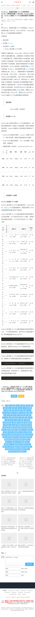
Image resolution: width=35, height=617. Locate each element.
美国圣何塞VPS (18, 444)
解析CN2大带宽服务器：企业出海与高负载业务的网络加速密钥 (9, 510)
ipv (11, 415)
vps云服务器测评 (7, 422)
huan (5, 415)
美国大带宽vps (27, 444)
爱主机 (19, 594)
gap (24, 410)
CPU (3, 152)
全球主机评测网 (13, 594)
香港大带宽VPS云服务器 (14, 451)
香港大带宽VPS (25, 449)
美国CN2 (13, 71)
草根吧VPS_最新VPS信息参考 (17, 2)
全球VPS (21, 19)
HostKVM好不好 (6, 412)
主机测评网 (23, 590)
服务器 (10, 437)
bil (3, 408)
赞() (15, 396)
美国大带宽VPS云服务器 (8, 446)
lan (24, 415)
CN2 (8, 43)
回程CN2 (4, 429)
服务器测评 (15, 439)
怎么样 (25, 432)
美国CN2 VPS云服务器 (18, 441)
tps (8, 420)
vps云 (15, 420)
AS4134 (18, 405)
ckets (10, 408)
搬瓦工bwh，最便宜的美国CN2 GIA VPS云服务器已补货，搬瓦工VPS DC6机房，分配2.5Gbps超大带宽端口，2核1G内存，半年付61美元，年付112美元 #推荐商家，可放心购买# (26, 463)
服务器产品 (15, 437)
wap (10, 425)
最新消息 (5, 437)
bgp (32, 405)
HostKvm (29, 410)
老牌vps (30, 446)
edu (16, 410)
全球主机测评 (27, 592)
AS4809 (23, 405)
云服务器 (10, 427)
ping (16, 417)
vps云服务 (20, 420)
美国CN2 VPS (9, 441)
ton (5, 420)
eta (18, 410)
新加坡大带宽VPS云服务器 (18, 434)
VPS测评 (19, 90)
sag (26, 417)
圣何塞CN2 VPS (22, 429)
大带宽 (4, 432)
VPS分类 (23, 5)
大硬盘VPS (26, 19)
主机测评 (29, 425)
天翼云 (16, 432)
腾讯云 (6, 449)
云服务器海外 (24, 427)
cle (12, 408)
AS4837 (28, 405)
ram (23, 417)
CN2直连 (6, 410)
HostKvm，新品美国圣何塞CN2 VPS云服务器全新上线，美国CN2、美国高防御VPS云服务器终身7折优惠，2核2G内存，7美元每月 (9, 461)
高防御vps (23, 451)
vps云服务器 (27, 420)
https (31, 412)
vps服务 (14, 422)
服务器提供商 (8, 439)
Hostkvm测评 (22, 412)
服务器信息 (22, 437)
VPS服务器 (19, 422)
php (13, 417)
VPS (11, 43)
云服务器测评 (16, 427)
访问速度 (12, 449)
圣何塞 (9, 429)
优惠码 (30, 427)
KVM (15, 415)
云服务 (4, 427)
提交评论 (29, 564)
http (27, 412)
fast (21, 410)
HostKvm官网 (15, 412)
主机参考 (24, 425)
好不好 (20, 432)
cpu (10, 410)
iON (8, 415)
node (10, 417)
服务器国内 (29, 437)
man (27, 415)
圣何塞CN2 (14, 429)
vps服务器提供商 (27, 422)
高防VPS (4, 21)
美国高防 (18, 446)
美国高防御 (24, 446)
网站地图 (28, 597)
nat (30, 415)
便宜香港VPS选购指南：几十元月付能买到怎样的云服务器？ (26, 528)
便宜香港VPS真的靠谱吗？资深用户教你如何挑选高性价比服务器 (9, 528)
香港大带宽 (18, 449)
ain (14, 405)
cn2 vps (20, 408)
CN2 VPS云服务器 (27, 408)
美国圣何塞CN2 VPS (9, 444)
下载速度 (18, 425)
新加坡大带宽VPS (6, 434)
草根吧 (24, 594)
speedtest (30, 417)
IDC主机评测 (11, 590)
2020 (7, 405)
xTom (13, 425)
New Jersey (5, 417)
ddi (13, 410)
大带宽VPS (10, 432)
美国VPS (32, 19)
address (10, 405)
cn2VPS (28, 5)
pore (20, 417)
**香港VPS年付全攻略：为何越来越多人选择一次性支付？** (9, 547)
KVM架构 (20, 415)
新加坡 (29, 432)
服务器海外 (21, 439)
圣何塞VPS (30, 429)
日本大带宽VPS (29, 434)
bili (6, 408)
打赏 (21, 396)
